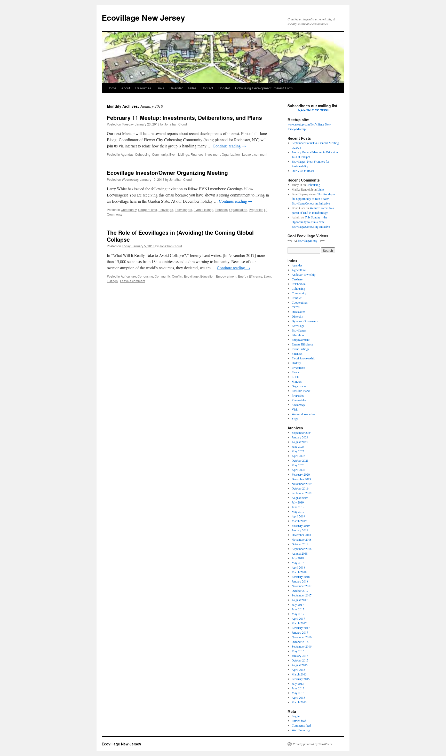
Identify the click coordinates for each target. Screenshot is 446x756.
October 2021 (300, 460)
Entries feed (299, 721)
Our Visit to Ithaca (303, 171)
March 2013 (299, 702)
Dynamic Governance (305, 321)
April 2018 (298, 567)
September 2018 (302, 549)
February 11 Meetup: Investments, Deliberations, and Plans (184, 117)
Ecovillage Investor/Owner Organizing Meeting (167, 172)
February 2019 (301, 525)
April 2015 (298, 669)
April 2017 (298, 618)
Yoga (295, 418)
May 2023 (298, 451)
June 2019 (298, 507)
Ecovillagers (183, 209)
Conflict (177, 276)
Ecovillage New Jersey (143, 17)
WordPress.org (301, 730)
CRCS (296, 307)
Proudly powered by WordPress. (313, 744)
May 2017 (298, 614)
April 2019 (298, 516)
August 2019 (300, 497)
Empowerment (226, 276)
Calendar (176, 87)
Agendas (127, 154)
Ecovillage (165, 209)
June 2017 (298, 609)
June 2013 (298, 688)
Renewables (299, 400)
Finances (196, 154)
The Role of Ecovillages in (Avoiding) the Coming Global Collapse (180, 236)
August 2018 (300, 553)
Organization (231, 154)
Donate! (224, 87)
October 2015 (300, 660)
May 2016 (298, 651)
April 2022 (298, 456)
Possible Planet (301, 391)
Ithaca (295, 372)
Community (160, 154)
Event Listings (179, 154)
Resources (143, 87)
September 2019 (302, 493)
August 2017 (300, 600)
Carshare (297, 279)
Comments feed (301, 725)
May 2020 (298, 465)
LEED (295, 377)
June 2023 (298, 446)
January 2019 (300, 530)
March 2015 (299, 674)
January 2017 (300, 632)
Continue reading (229, 145)
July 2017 (298, 604)
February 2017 (301, 628)
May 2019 (298, 511)
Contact (207, 87)
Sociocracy (298, 405)
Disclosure (298, 312)
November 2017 (302, 586)
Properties (256, 209)
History (296, 363)
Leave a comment (254, 154)
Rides (192, 87)
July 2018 (298, 558)
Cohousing (142, 154)
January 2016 (300, 655)
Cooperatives (147, 209)
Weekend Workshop (304, 414)
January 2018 (300, 581)
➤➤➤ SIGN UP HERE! (313, 110)
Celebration (299, 284)
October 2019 (300, 488)
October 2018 (300, 544)
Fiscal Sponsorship (303, 358)
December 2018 (301, 535)
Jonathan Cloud (175, 124)
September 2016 (302, 646)
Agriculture (128, 276)
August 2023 (300, 442)
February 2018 (301, 576)
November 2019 (302, 484)
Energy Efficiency (250, 276)
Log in (296, 716)
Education (207, 276)
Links (160, 87)
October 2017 (300, 590)
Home (111, 87)
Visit (295, 409)
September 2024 (302, 432)
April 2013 (298, 697)
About (125, 87)
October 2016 (300, 642)
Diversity (297, 316)
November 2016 (302, 637)
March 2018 (299, 572)
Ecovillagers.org (307, 240)
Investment (212, 154)
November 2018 (302, 539)
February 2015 (301, 679)
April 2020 (298, 470)
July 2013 (298, 683)
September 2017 (302, 595)
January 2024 (300, 437)
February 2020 (301, 474)
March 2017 (299, 623)
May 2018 (298, 563)
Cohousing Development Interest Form (264, 87)
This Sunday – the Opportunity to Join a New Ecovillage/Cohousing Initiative (313, 198)
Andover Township (303, 274)
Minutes (297, 381)
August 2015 (300, 665)
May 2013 (298, 693)
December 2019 (301, 479)
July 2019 (298, 502)
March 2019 (299, 521)
